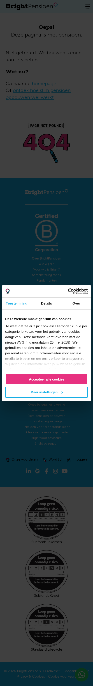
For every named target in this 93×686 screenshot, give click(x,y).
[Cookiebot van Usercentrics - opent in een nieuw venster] (68, 291)
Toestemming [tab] (16, 303)
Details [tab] (46, 303)
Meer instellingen (44, 392)
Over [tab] (76, 303)
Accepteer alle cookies (46, 379)
